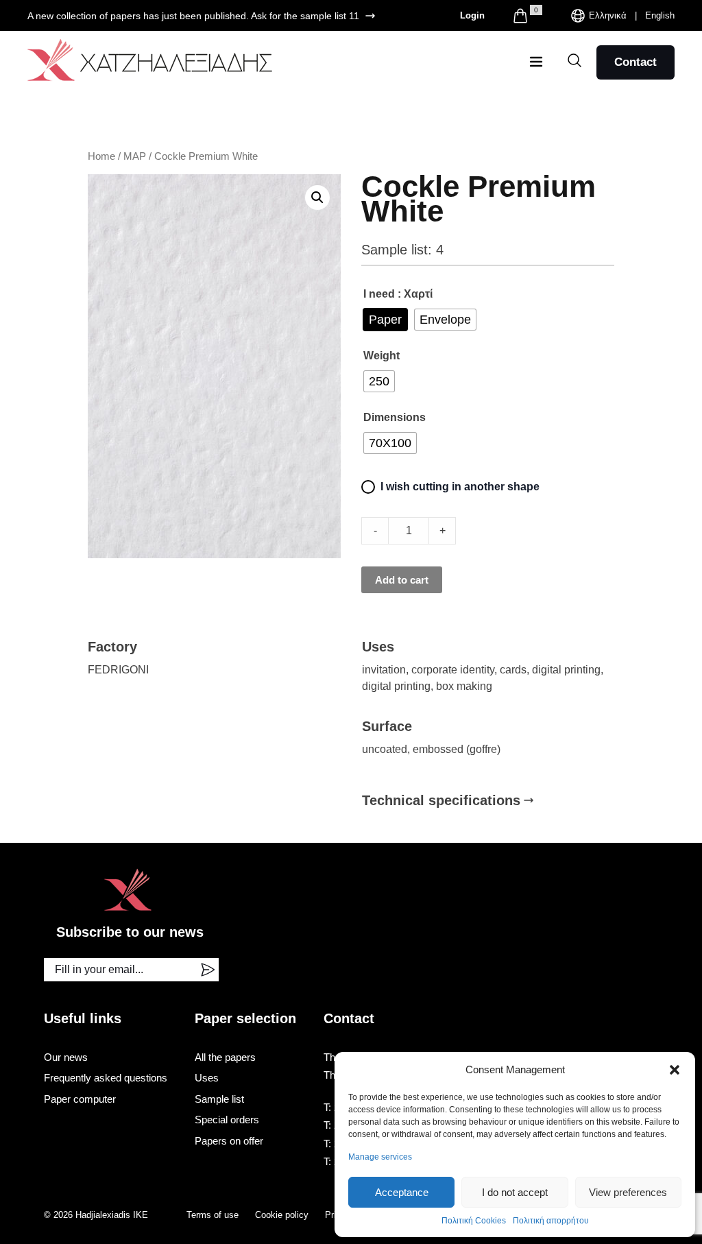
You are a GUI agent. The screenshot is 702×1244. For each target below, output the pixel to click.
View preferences (628, 1192)
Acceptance (401, 1192)
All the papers (225, 1057)
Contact (635, 62)
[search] (574, 60)
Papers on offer (229, 1141)
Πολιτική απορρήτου (551, 1220)
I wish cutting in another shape (460, 486)
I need (379, 294)
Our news (66, 1057)
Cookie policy (281, 1215)
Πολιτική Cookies (473, 1220)
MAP (134, 156)
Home (101, 156)
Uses (207, 1078)
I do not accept (515, 1192)
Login (472, 15)
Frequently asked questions (105, 1078)
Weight (381, 355)
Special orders (227, 1119)
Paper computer (80, 1099)
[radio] (385, 319)
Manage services (380, 1157)
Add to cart (401, 580)
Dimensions (394, 417)
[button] (674, 1070)
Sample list (219, 1099)
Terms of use (212, 1215)
